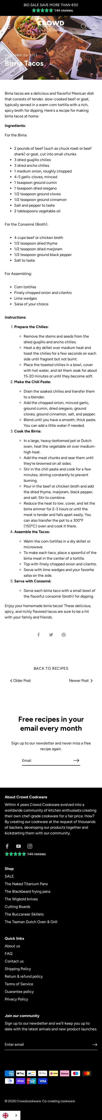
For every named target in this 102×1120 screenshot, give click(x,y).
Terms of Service (19, 984)
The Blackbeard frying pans (27, 891)
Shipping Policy (18, 969)
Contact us (14, 961)
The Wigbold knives (21, 899)
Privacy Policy (16, 999)
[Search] (84, 27)
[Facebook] (7, 846)
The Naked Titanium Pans (26, 884)
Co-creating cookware (58, 1101)
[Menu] (7, 26)
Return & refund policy (24, 976)
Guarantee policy (19, 991)
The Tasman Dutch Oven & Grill (31, 922)
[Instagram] (30, 846)
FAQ (8, 953)
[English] (10, 1115)
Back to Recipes (51, 668)
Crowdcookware (29, 1101)
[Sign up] (95, 1044)
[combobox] (10, 1115)
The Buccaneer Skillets (24, 914)
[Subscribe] (76, 760)
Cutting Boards (17, 906)
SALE (9, 876)
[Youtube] (18, 846)
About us (12, 946)
